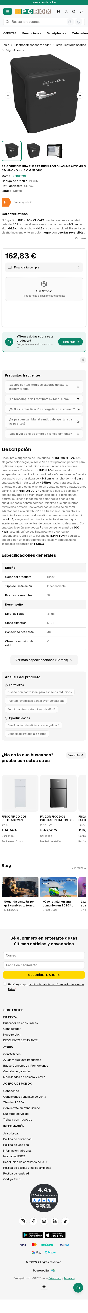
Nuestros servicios (16, 1114)
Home (5, 45)
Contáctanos (12, 1054)
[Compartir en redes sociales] (83, 360)
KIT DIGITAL (10, 1017)
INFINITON (19, 176)
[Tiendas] (58, 11)
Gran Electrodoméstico (71, 45)
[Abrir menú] (7, 11)
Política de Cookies (16, 1145)
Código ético (11, 1179)
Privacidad (55, 1278)
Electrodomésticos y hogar (33, 45)
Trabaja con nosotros (17, 1119)
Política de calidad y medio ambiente (27, 1168)
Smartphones (56, 33)
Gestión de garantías (17, 1071)
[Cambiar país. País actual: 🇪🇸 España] (44, 1286)
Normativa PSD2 (14, 1156)
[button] (44, 95)
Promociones (31, 33)
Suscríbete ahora (44, 975)
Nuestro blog (11, 1034)
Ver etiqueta (22, 202)
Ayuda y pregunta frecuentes (22, 1060)
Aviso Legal (10, 1133)
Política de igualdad (16, 1173)
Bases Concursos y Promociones (25, 1065)
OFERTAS (10, 33)
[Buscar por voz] (78, 21)
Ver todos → (79, 868)
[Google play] (33, 1235)
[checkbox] (5, 984)
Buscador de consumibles (20, 1023)
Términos (69, 1278)
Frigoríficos (13, 50)
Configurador (12, 1029)
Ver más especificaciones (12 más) (41, 660)
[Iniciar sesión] (66, 11)
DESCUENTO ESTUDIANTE (20, 1040)
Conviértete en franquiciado (21, 1108)
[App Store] (55, 1235)
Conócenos (11, 1091)
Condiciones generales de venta (24, 1096)
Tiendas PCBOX (13, 1102)
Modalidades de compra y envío (24, 1077)
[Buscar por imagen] (70, 21)
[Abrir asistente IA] (78, 1288)
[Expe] (53, 1270)
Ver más (80, 238)
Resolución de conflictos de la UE (25, 1162)
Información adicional (17, 1150)
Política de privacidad (17, 1139)
